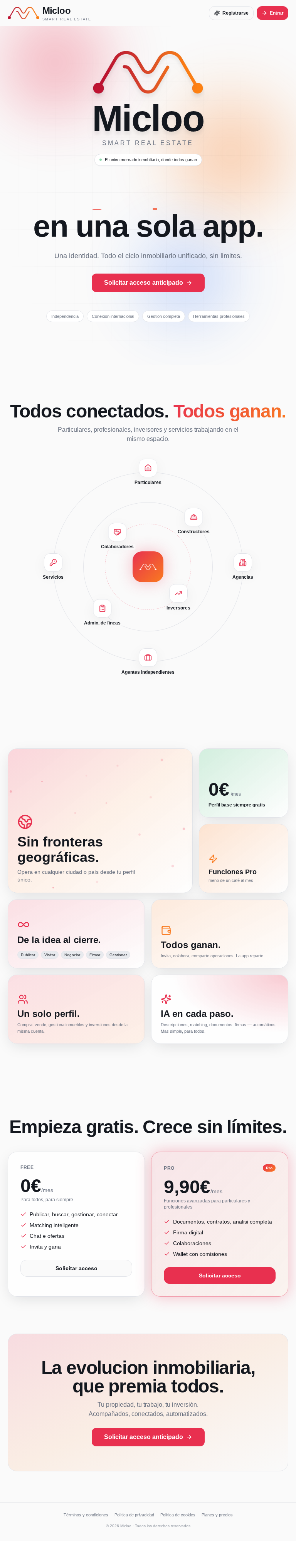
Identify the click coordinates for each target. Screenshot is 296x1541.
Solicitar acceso (77, 1268)
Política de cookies (177, 1515)
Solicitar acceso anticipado (143, 282)
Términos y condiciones (86, 1515)
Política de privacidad (134, 1515)
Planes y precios (217, 1515)
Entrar (277, 13)
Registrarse (235, 13)
